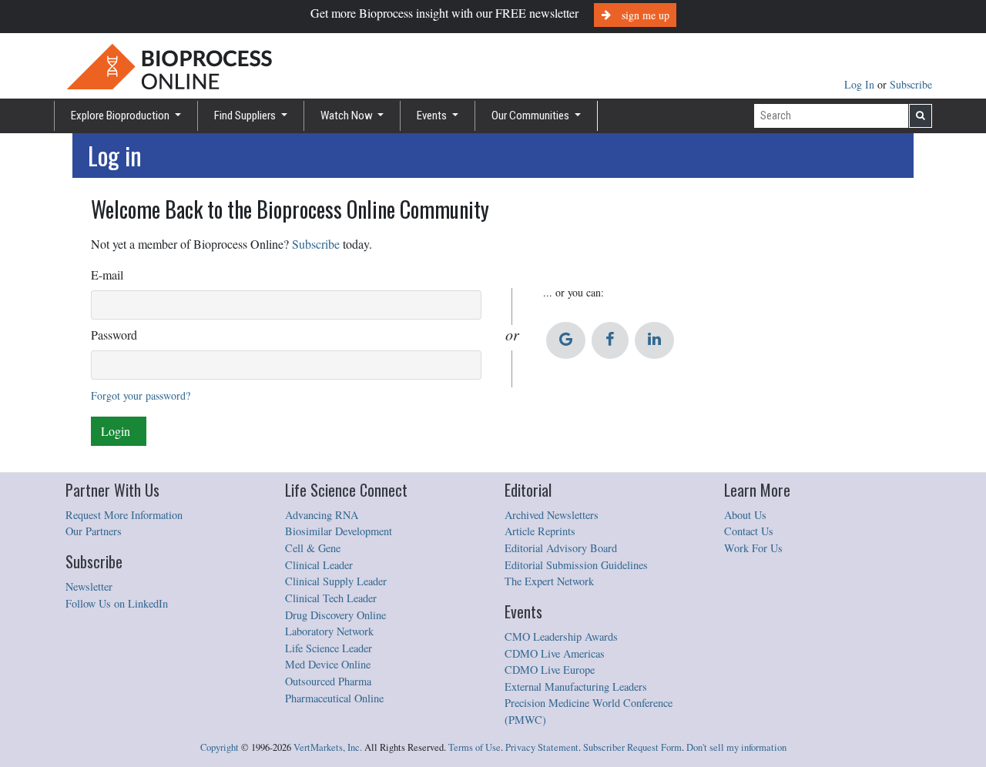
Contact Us (748, 531)
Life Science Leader (328, 648)
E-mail (107, 274)
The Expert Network (549, 581)
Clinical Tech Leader (331, 598)
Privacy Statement (542, 747)
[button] (565, 340)
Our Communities (531, 115)
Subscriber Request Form (632, 747)
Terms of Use (474, 747)
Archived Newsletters (552, 514)
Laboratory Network (329, 631)
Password (114, 335)
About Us (745, 514)
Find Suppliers (246, 115)
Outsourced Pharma (328, 681)
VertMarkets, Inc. (327, 747)
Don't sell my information (736, 747)
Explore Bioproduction (121, 115)
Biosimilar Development (338, 531)
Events (433, 115)
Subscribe (911, 84)
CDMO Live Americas (555, 653)
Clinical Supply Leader (336, 581)
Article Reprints (540, 531)
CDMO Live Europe (550, 669)
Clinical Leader (319, 565)
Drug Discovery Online (335, 615)
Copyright (219, 747)
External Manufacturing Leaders (576, 686)
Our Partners (93, 531)
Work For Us (753, 548)
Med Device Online (328, 664)
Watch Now (347, 115)
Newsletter (88, 586)
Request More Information (124, 514)
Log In (860, 84)
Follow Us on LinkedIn (116, 603)
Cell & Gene (312, 548)
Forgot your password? (140, 395)
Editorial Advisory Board (561, 548)
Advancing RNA (321, 514)
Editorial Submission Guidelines (576, 565)
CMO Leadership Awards (561, 636)
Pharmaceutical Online (334, 698)
